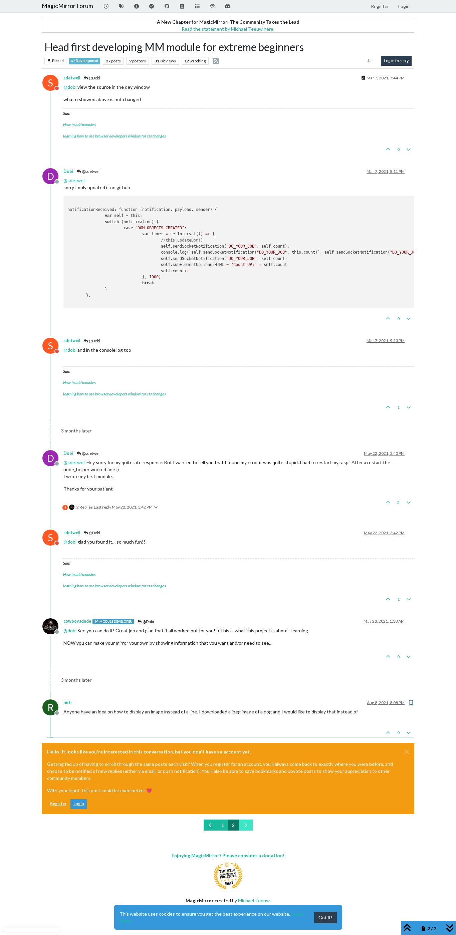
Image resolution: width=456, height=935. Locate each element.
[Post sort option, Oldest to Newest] (370, 60)
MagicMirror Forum (67, 5)
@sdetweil (90, 171)
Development (86, 61)
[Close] (406, 752)
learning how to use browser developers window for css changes (114, 135)
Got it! (325, 917)
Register (58, 803)
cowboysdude (77, 621)
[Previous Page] (211, 825)
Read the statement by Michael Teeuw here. (228, 29)
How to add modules (79, 124)
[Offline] (52, 625)
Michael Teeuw (254, 900)
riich (67, 702)
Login (78, 803)
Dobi (68, 171)
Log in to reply (396, 60)
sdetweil (71, 77)
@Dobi (94, 77)
